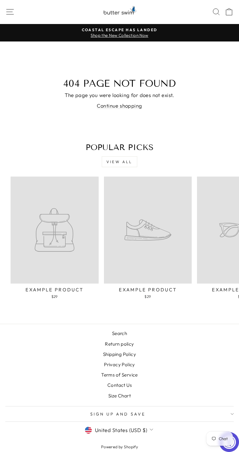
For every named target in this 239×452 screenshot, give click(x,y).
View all (119, 161)
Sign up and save (118, 413)
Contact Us (119, 385)
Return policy (119, 344)
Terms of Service (119, 375)
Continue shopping (119, 105)
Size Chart (119, 396)
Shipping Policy (119, 354)
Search (119, 333)
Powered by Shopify (119, 446)
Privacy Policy (119, 364)
